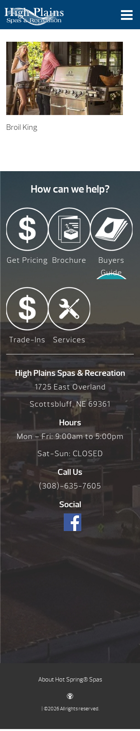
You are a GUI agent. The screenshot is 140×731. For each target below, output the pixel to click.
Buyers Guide (111, 266)
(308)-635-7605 (70, 486)
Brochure (69, 260)
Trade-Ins (27, 340)
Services (69, 340)
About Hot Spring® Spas (70, 679)
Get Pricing (27, 260)
